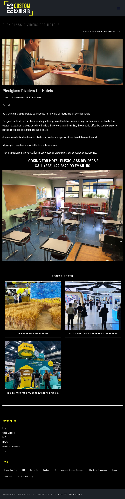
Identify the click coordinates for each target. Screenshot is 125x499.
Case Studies (8, 433)
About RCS (62, 494)
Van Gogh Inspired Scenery (33, 334)
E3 (55, 470)
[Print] (11, 105)
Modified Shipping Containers (72, 470)
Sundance (8, 476)
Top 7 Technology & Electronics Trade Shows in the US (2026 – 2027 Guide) (93, 334)
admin (8, 97)
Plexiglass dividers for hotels (75, 113)
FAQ (4, 437)
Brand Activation (10, 470)
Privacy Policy (75, 494)
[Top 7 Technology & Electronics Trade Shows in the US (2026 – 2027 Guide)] (93, 306)
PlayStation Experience (98, 470)
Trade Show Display (25, 476)
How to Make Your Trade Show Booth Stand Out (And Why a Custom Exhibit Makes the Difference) (34, 393)
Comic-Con (34, 470)
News (38, 97)
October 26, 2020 (25, 97)
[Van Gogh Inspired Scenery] (33, 306)
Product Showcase (11, 446)
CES (23, 470)
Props (114, 470)
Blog (4, 428)
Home (85, 32)
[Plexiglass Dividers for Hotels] (62, 62)
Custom (46, 470)
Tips (4, 451)
